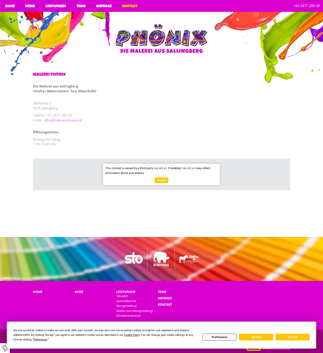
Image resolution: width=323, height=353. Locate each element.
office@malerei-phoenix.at (63, 120)
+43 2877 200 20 (306, 5)
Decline (256, 337)
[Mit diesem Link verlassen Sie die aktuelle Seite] (134, 259)
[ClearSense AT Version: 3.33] (253, 348)
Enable (161, 180)
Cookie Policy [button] (132, 335)
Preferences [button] (40, 339)
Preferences (220, 337)
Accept (292, 337)
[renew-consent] (5, 348)
